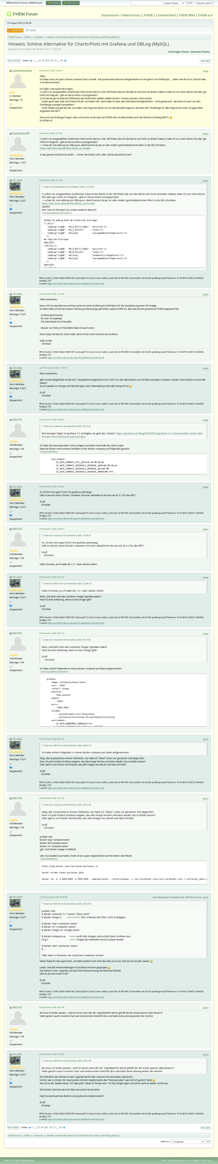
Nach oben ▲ (208, 1160)
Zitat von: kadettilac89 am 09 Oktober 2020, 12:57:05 (69, 186)
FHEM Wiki (187, 15)
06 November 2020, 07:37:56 (51, 577)
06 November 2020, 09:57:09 (51, 1007)
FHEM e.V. (205, 15)
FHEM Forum (25, 14)
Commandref (166, 15)
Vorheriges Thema (178, 51)
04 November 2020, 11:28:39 (54, 367)
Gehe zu (165, 1141)
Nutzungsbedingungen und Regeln (183, 1160)
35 (61, 60)
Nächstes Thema (200, 51)
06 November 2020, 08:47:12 (51, 633)
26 (52, 60)
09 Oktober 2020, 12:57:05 (51, 133)
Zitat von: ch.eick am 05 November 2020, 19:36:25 (67, 535)
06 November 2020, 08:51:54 (51, 739)
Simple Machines (27, 1161)
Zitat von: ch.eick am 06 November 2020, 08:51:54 (67, 804)
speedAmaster (22, 71)
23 (39, 60)
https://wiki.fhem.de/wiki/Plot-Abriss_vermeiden (65, 148)
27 (55, 60)
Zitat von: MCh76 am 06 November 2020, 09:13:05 (67, 903)
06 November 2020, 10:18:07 (51, 1054)
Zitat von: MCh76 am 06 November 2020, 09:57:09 (67, 1060)
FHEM (148, 15)
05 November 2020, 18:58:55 (51, 419)
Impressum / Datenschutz (121, 15)
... (36, 60)
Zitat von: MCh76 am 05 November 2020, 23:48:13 (67, 583)
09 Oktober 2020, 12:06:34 (51, 70)
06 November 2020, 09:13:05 (51, 798)
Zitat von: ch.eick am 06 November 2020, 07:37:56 (67, 639)
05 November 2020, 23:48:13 (51, 529)
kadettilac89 (21, 133)
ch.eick (17, 180)
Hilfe (164, 1160)
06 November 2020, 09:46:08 (54, 897)
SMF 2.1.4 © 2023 (11, 1161)
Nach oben (13, 1127)
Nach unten (14, 60)
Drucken (205, 61)
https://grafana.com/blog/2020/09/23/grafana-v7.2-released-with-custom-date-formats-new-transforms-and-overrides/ (122, 435)
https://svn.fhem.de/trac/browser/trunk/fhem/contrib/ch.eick (75, 283)
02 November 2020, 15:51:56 (51, 294)
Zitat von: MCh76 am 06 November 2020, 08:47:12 (67, 745)
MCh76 (17, 420)
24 (43, 60)
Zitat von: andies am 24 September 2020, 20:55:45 (67, 426)
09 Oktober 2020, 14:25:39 (51, 180)
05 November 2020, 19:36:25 (51, 486)
